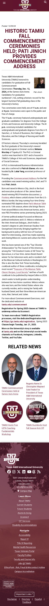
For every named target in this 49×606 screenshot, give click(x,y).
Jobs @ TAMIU (24, 563)
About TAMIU (24, 501)
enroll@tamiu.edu (24, 487)
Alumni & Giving (24, 513)
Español (38, 599)
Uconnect (24, 517)
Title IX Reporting (24, 543)
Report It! (25, 539)
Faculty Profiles (24, 555)
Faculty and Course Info (24, 559)
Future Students (24, 509)
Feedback (26, 602)
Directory (26, 599)
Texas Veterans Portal (24, 551)
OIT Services (24, 521)
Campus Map (25, 491)
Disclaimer (12, 599)
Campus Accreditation (24, 571)
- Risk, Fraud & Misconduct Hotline (24, 567)
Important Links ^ (24, 594)
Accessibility (24, 535)
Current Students (24, 505)
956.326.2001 (24, 484)
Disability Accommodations (24, 525)
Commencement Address (25, 178)
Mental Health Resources (24, 547)
